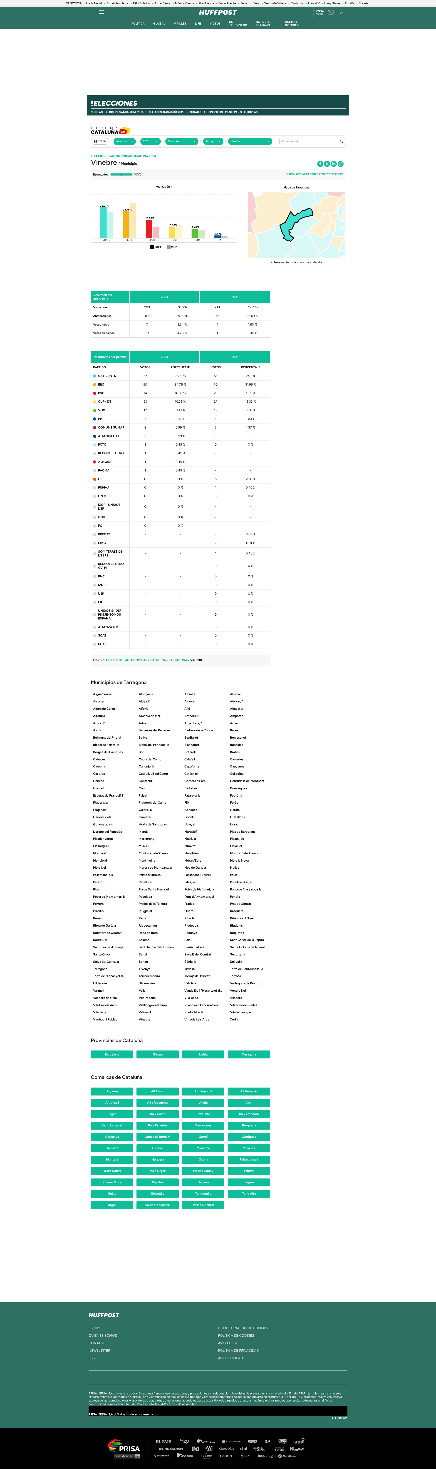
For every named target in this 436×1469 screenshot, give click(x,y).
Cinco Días (228, 1448)
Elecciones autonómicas (126, 660)
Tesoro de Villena (275, 3)
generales (193, 112)
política (138, 23)
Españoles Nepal (118, 3)
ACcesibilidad (230, 1358)
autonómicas (213, 112)
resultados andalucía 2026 (165, 112)
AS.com (267, 1441)
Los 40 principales (187, 1441)
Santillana (209, 1441)
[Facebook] (320, 164)
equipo (95, 1328)
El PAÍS (166, 1441)
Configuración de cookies (243, 1328)
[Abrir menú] (101, 12)
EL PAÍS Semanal (261, 1448)
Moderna (186, 1455)
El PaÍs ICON (227, 1455)
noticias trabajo (263, 23)
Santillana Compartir (233, 1441)
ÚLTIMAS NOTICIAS (292, 23)
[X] (327, 164)
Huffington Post (172, 1448)
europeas (251, 112)
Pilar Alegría (206, 3)
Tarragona (178, 660)
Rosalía (349, 3)
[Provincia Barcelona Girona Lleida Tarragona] (213, 141)
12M (122, 130)
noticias (97, 112)
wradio (210, 1448)
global (159, 23)
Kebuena (294, 1448)
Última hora (319, 12)
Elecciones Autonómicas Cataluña (123, 156)
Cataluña (158, 660)
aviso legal (228, 1343)
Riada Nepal (94, 3)
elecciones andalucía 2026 (124, 112)
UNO (197, 1448)
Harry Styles (332, 3)
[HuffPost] (104, 1314)
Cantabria (297, 3)
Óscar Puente (227, 3)
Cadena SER (253, 1441)
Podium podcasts (208, 1455)
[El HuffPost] (218, 12)
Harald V (314, 3)
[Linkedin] (334, 164)
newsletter (99, 1351)
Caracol (299, 1441)
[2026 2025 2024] (150, 141)
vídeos (215, 23)
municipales (233, 112)
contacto (98, 1343)
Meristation (288, 1455)
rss (92, 1358)
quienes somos (103, 1336)
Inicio (102, 141)
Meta (256, 3)
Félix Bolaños (141, 3)
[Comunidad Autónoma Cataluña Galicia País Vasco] (181, 141)
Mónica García (184, 3)
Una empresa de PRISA (125, 1445)
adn (282, 1441)
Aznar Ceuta (162, 3)
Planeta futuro (278, 1448)
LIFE (198, 23)
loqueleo (266, 1455)
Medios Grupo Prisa (125, 1456)
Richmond (163, 1455)
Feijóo (244, 3)
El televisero (238, 23)
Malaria (363, 3)
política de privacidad (238, 1351)
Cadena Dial (245, 1448)
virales (180, 23)
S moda (246, 1455)
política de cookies (236, 1336)
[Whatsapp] (341, 164)
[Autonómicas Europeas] (125, 141)
